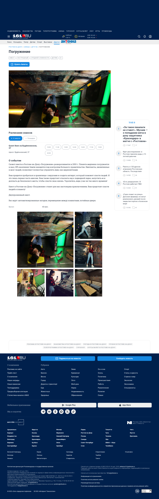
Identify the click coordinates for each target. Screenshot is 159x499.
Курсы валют (82, 31)
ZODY (92, 31)
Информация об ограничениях (91, 476)
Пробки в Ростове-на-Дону (120, 344)
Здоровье (45, 395)
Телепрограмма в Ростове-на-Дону (59, 347)
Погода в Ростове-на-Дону (94, 344)
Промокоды (107, 31)
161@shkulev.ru (33, 482)
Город (43, 380)
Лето (73, 380)
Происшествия (104, 380)
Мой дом (75, 384)
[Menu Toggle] (9, 36)
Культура (75, 377)
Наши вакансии (13, 384)
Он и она (101, 369)
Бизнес (44, 373)
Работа (101, 384)
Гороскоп (70, 31)
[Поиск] (139, 36)
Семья (100, 395)
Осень (100, 373)
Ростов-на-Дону (15, 47)
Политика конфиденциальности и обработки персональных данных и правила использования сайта (114, 486)
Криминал (75, 373)
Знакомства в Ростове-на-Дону (67, 344)
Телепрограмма (50, 31)
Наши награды (13, 380)
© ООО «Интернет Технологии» (44, 491)
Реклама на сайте (14, 369)
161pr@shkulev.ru (112, 473)
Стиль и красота (131, 373)
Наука (73, 388)
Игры (97, 31)
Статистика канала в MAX (18, 395)
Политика (102, 377)
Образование (76, 395)
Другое (57, 42)
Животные (45, 391)
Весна (43, 377)
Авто (43, 369)
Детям (32, 42)
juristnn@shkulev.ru (60, 484)
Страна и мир (129, 377)
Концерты (18, 42)
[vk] (49, 411)
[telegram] (43, 411)
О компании (12, 377)
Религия (101, 391)
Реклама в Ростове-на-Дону (39, 344)
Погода (38, 31)
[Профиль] (150, 36)
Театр (26, 42)
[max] (61, 411)
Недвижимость (14, 31)
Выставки (48, 42)
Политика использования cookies (92, 479)
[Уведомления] (144, 36)
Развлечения (103, 388)
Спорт (39, 42)
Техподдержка (13, 388)
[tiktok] (73, 411)
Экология (128, 380)
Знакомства (27, 31)
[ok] (55, 411)
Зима (73, 369)
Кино (9, 42)
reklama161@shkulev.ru (127, 466)
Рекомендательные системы (90, 483)
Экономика (129, 384)
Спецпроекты (129, 388)
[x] (67, 411)
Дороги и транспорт (49, 384)
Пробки (80, 36)
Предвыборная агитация (17, 391)
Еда (42, 388)
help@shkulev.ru (22, 486)
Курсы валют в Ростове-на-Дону (101, 347)
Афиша (61, 31)
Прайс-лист (12, 373)
